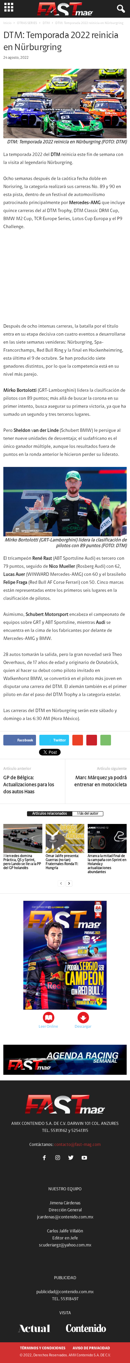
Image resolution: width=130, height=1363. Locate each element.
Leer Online (48, 1027)
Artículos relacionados (49, 814)
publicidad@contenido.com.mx (65, 1292)
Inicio (7, 23)
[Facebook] (45, 1159)
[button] (119, 9)
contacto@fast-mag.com (77, 1145)
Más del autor (87, 814)
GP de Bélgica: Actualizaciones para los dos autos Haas (28, 785)
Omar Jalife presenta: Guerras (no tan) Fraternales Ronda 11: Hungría (62, 862)
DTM (46, 23)
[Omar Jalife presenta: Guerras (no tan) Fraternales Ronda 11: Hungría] (65, 838)
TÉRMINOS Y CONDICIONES (42, 1348)
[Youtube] (85, 1159)
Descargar (83, 1027)
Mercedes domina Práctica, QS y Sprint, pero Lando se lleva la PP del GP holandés (22, 862)
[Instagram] (59, 1159)
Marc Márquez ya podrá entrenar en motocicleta (100, 782)
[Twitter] (72, 1159)
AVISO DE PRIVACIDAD (91, 1348)
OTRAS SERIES (27, 23)
